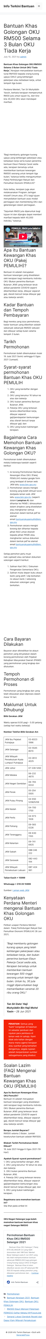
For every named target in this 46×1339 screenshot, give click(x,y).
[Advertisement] (23, 130)
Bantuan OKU (31, 1301)
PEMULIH (8, 1305)
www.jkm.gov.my (28, 484)
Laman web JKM (21, 890)
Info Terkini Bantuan (19, 6)
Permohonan (13, 1294)
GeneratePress (23, 1335)
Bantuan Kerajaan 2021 (18, 1298)
